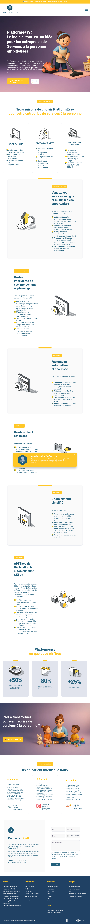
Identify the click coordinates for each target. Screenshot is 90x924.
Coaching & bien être (9, 901)
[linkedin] (79, 920)
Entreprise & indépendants (55, 910)
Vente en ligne (29, 886)
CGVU (70, 891)
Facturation (28, 891)
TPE (26, 898)
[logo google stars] (35, 81)
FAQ (48, 898)
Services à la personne (10, 886)
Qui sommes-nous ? (75, 886)
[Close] (74, 455)
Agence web (50, 891)
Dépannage (6, 903)
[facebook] (65, 920)
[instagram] (72, 920)
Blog (48, 894)
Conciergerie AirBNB (9, 889)
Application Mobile (31, 896)
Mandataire (28, 901)
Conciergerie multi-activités (11, 891)
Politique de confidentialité (77, 894)
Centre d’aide (51, 901)
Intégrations (50, 889)
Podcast (49, 896)
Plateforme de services (10, 894)
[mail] (83, 920)
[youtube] (76, 920)
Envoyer (55, 864)
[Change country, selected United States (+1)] (68, 836)
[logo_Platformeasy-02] (10, 6)
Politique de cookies (75, 896)
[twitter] (68, 920)
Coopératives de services (11, 896)
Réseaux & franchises (54, 913)
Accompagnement (52, 886)
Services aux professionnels (12, 906)
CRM (26, 889)
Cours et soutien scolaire (11, 898)
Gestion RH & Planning (32, 894)
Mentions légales (74, 889)
